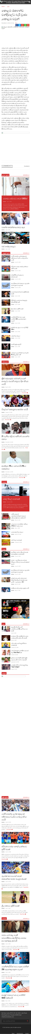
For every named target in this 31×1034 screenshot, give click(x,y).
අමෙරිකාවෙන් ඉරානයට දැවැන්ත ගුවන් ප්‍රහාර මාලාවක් (20, 284)
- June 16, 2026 (17, 279)
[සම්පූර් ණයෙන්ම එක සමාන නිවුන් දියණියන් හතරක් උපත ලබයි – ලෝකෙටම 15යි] (6, 579)
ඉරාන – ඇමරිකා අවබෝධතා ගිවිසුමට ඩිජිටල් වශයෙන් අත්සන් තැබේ (20, 562)
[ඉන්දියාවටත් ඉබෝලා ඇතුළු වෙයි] (6, 589)
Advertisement (20, 1033)
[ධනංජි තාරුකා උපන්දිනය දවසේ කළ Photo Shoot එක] (6, 652)
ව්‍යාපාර (4, 527)
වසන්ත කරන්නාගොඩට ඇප (13, 227)
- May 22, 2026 (17, 520)
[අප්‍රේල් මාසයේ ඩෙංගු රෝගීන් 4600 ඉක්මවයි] (15, 986)
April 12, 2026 (13, 640)
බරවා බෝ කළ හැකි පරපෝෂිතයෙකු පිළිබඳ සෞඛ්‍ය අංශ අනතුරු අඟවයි (14, 938)
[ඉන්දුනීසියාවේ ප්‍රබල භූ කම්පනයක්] (6, 277)
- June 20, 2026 (8, 881)
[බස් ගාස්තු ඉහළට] (15, 238)
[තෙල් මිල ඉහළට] (6, 338)
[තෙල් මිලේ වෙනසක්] (15, 490)
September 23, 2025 (15, 661)
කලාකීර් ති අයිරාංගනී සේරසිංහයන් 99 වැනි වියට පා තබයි (19, 629)
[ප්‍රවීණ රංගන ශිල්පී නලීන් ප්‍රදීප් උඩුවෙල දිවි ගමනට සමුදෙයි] (6, 659)
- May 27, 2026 (17, 590)
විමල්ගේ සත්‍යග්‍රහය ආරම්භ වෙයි (15, 409)
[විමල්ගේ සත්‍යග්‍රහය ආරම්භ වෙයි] (15, 401)
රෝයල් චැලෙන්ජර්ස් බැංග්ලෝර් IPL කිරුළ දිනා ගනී (19, 354)
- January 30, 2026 (18, 542)
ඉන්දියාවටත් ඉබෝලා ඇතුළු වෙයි (20, 588)
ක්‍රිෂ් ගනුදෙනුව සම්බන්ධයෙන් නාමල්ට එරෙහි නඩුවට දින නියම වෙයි (15, 381)
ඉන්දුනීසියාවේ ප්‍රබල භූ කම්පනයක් (17, 276)
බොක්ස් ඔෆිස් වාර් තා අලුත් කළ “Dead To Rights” (19, 666)
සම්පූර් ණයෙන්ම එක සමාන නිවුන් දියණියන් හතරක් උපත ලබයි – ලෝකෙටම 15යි (19, 580)
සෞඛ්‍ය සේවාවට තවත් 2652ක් (15, 198)
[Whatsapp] (25, 25)
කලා (3, 624)
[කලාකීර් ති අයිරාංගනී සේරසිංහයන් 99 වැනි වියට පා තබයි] (6, 629)
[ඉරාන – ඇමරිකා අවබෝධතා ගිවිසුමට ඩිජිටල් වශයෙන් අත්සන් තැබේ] (6, 561)
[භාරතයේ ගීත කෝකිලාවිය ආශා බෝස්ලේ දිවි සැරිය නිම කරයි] (6, 638)
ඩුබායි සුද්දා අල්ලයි (16, 344)
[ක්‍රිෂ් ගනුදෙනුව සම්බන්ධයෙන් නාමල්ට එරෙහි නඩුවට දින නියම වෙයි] (15, 370)
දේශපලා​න (5, 362)
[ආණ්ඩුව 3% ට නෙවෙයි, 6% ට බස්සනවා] (15, 457)
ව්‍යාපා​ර (4, 482)
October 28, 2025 (14, 654)
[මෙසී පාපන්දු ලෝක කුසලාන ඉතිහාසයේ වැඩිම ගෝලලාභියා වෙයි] (6, 258)
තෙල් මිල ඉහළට (15, 336)
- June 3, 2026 (17, 323)
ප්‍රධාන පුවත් (5, 175)
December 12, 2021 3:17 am (8, 23)
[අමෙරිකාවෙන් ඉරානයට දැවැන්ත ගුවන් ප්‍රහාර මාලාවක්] (6, 285)
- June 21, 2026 (17, 270)
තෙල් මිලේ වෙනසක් (11, 498)
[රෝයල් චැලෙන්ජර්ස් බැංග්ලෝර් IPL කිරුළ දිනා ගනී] (6, 355)
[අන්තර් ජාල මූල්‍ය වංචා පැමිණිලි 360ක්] (6, 330)
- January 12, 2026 (8, 412)
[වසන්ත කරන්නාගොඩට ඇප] (15, 219)
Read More (22, 208)
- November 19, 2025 (9, 442)
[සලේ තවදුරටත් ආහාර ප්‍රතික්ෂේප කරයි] (6, 294)
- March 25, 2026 (17, 534)
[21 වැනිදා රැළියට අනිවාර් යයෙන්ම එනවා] (15, 428)
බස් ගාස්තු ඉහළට (9, 246)
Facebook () (26, 166)
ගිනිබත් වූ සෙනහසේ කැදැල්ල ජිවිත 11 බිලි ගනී (19, 301)
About (13, 1033)
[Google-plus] (22, 25)
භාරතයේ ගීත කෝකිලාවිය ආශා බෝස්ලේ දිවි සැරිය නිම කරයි (19, 637)
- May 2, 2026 (7, 1000)
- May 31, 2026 (17, 584)
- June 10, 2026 (17, 287)
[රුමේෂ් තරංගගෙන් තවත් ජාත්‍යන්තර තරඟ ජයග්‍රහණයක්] (15, 867)
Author (4, 201)
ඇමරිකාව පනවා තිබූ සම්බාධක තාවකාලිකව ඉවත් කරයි (19, 553)
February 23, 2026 (14, 647)
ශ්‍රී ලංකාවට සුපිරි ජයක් (17, 309)
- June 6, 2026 (7, 943)
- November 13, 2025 (9, 471)
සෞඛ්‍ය (4, 919)
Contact (27, 1033)
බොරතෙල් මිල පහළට (17, 532)
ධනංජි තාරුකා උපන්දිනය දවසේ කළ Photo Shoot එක (20, 651)
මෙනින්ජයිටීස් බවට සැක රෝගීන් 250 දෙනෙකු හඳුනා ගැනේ (18, 319)
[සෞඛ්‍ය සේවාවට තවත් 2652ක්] (15, 186)
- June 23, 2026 (17, 262)
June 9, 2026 (13, 633)
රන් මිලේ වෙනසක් (16, 540)
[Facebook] (16, 25)
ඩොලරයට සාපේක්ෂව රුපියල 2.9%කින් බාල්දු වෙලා (19, 525)
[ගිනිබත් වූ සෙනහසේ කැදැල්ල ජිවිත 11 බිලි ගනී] (6, 302)
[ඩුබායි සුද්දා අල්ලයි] (6, 346)
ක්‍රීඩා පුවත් (5, 797)
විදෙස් (4, 549)
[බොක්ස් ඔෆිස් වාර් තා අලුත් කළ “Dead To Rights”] (6, 667)
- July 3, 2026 (9, 201)
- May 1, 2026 (17, 528)
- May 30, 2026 (8, 387)
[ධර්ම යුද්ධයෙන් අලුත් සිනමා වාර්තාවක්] (6, 645)
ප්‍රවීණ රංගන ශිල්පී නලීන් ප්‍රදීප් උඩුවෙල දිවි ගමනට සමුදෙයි (19, 659)
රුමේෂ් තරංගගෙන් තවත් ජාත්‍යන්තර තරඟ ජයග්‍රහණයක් (14, 877)
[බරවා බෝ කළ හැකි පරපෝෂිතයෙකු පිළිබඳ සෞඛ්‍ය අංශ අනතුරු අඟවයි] (15, 926)
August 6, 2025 (14, 669)
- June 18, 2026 (17, 566)
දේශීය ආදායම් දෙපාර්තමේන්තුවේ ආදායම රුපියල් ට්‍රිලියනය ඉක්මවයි (18, 516)
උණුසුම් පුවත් (6, 253)
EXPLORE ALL (26, 253)
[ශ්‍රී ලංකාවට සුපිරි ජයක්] (6, 311)
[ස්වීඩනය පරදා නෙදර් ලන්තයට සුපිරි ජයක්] (6, 269)
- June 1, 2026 (17, 346)
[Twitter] (19, 25)
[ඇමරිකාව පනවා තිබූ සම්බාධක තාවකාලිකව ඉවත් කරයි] (6, 554)
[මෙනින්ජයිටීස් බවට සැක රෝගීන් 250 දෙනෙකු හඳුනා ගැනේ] (6, 319)
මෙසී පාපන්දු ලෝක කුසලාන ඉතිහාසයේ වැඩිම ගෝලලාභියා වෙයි (19, 258)
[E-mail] (28, 25)
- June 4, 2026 (17, 304)
